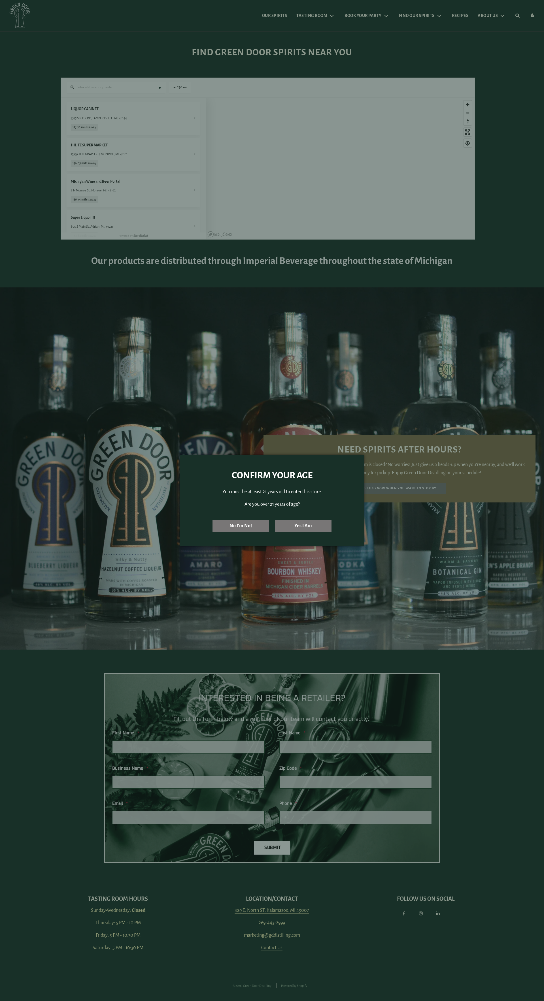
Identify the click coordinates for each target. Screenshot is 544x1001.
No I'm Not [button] (241, 525)
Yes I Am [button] (303, 525)
